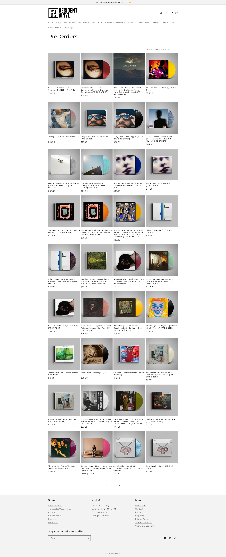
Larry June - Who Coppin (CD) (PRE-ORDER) (94, 138)
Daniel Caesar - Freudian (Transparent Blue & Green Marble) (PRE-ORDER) (93, 185)
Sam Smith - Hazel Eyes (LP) (94, 373)
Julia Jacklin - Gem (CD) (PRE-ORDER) (160, 467)
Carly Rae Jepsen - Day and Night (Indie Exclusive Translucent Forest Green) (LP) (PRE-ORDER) (128, 421)
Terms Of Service (143, 522)
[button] (161, 13)
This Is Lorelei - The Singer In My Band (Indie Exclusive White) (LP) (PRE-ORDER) (96, 421)
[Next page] (119, 485)
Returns (139, 512)
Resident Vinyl (116, 553)
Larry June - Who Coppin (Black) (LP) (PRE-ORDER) (128, 138)
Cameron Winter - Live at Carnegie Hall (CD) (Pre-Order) (62, 89)
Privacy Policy (142, 519)
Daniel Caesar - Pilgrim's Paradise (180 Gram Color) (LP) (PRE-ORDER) (63, 185)
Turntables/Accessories (59, 509)
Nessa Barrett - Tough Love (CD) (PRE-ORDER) (63, 327)
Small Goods (54, 516)
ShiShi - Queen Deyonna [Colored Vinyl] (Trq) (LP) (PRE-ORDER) (161, 327)
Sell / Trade (140, 505)
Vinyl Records (55, 505)
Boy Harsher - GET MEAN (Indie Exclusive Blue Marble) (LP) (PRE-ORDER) (128, 185)
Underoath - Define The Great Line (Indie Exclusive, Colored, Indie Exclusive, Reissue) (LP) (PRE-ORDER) (127, 91)
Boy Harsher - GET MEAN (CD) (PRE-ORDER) (159, 184)
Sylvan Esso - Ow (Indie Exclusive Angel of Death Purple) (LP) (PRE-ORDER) (63, 281)
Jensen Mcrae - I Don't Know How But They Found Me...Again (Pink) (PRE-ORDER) (96, 468)
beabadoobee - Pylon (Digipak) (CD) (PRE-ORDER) (62, 420)
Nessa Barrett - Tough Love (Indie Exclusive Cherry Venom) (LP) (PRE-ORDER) (128, 281)
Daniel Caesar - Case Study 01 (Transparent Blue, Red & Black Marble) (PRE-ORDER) (160, 139)
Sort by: (149, 49)
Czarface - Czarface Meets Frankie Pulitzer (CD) (128, 374)
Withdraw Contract (144, 526)
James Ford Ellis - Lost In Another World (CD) (63, 374)
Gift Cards (53, 522)
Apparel (52, 512)
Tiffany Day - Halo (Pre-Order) (62, 137)
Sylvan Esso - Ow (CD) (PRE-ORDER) (159, 231)
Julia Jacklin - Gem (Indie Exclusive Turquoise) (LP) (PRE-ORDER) (127, 468)
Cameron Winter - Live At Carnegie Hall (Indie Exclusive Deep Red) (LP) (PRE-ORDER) (94, 90)
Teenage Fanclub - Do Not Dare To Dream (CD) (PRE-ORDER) (64, 231)
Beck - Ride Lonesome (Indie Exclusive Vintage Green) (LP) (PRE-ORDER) (159, 281)
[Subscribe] (88, 538)
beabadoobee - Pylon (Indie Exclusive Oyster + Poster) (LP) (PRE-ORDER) (160, 375)
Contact (139, 509)
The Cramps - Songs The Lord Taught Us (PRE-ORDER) (61, 467)
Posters (52, 519)
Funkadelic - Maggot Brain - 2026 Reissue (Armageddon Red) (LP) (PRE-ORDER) (96, 328)
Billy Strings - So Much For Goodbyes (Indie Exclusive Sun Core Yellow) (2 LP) (127, 328)
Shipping (139, 516)
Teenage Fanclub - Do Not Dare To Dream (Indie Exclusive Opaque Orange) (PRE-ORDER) (96, 232)
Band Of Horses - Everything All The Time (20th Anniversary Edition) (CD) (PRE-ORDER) (95, 281)
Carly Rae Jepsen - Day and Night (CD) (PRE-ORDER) (161, 420)
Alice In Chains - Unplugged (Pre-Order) (161, 89)
